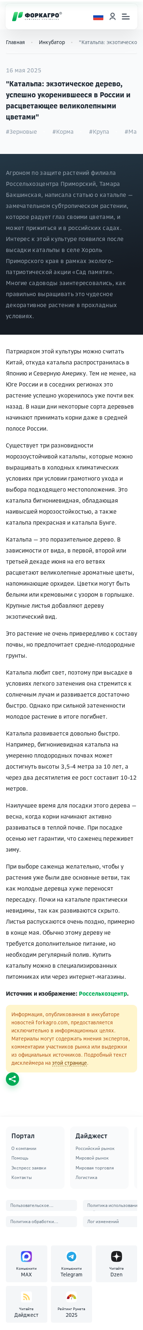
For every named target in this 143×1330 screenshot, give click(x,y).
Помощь (19, 1158)
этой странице (69, 1063)
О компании (23, 1148)
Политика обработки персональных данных (33, 1223)
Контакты (21, 1177)
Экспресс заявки (28, 1168)
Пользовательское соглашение (29, 1207)
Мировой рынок (92, 1158)
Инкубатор (52, 42)
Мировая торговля (95, 1168)
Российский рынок (95, 1148)
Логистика (86, 1177)
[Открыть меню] (126, 16)
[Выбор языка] (98, 16)
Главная (15, 42)
